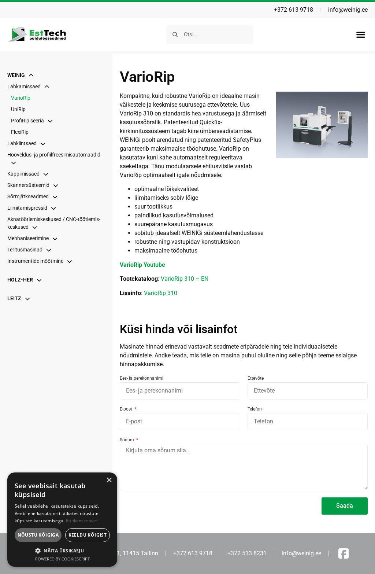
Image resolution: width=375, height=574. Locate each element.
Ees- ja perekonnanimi (141, 378)
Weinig (16, 75)
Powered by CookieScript (62, 559)
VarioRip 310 (160, 293)
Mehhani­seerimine (28, 238)
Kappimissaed (23, 174)
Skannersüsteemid (28, 185)
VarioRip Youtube (142, 264)
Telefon (255, 409)
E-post (126, 409)
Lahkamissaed (24, 86)
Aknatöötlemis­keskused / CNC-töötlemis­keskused (53, 223)
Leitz (14, 298)
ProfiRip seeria (27, 121)
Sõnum (127, 440)
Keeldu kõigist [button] (87, 535)
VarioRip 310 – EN (184, 278)
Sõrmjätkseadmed (28, 196)
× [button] (109, 480)
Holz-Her (20, 280)
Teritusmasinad (24, 250)
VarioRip (20, 98)
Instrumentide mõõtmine (35, 261)
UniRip (18, 109)
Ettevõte (256, 378)
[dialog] (62, 519)
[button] (360, 34)
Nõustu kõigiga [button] (38, 535)
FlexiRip (20, 132)
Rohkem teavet (82, 521)
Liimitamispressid (27, 208)
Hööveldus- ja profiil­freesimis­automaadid (53, 155)
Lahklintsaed (22, 143)
